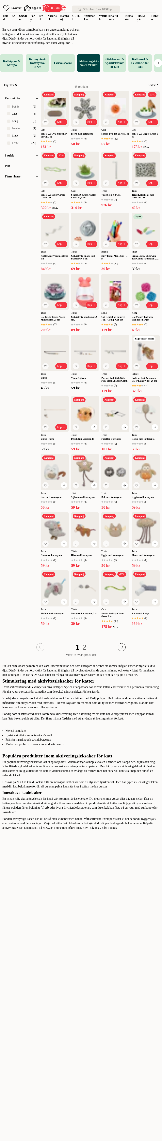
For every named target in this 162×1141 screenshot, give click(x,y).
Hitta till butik (113, 17)
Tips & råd (141, 17)
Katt (13, 17)
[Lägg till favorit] (45, 122)
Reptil (41, 17)
